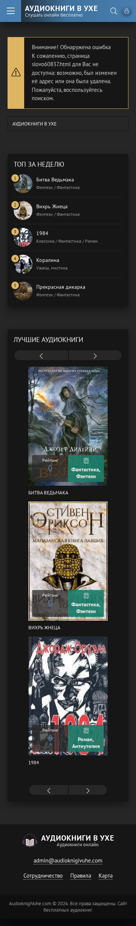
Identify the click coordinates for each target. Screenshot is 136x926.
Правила (80, 875)
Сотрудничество (43, 875)
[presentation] (41, 356)
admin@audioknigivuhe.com (68, 860)
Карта (106, 875)
